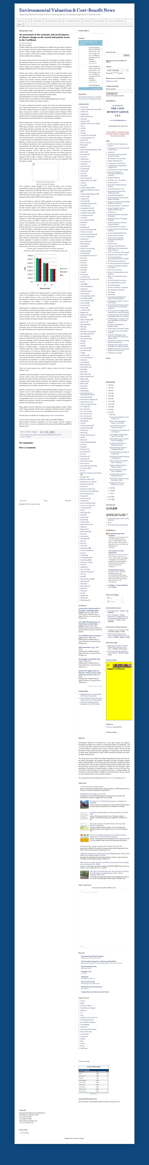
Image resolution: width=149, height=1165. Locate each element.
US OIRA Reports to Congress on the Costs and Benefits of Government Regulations (118, 320)
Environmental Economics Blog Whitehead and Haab (116, 192)
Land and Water (84, 348)
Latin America (84, 350)
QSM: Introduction (84, 647)
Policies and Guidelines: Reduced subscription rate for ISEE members (90, 703)
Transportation (84, 548)
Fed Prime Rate (82, 1076)
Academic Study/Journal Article (89, 109)
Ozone (82, 444)
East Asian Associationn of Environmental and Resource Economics (116, 173)
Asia (81, 133)
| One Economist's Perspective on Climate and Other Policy (98, 961)
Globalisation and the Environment (91, 987)
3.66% (97, 1073)
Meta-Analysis (84, 374)
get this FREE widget (93, 1067)
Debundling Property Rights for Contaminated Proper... (118, 448)
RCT (81, 470)
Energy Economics (113, 182)
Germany (82, 289)
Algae (82, 131)
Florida (82, 270)
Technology (83, 538)
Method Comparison (86, 376)
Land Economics (112, 243)
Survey (82, 534)
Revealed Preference (85, 493)
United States (84, 560)
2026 (109, 385)
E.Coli (82, 225)
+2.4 (108, 1086)
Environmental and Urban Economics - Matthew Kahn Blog (118, 198)
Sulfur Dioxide (84, 531)
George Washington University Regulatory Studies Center (116, 209)
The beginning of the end (88, 978)
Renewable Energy (85, 484)
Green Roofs (83, 305)
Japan (81, 341)
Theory (82, 543)
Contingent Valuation (86, 210)
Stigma (82, 527)
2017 (109, 401)
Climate (82, 176)
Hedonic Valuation (85, 319)
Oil (81, 437)
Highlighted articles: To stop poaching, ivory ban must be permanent (91, 695)
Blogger (82, 1138)
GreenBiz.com (112, 212)
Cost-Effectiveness (85, 215)
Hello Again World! (113, 571)
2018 (109, 398)
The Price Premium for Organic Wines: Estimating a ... (118, 470)
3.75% (97, 1078)
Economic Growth (85, 232)
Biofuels (82, 152)
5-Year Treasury (82, 1086)
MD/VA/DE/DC (84, 367)
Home (45, 501)
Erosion (82, 258)
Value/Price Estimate (86, 572)
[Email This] (45, 432)
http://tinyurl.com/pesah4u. (55, 415)
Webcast (82, 591)
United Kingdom (85, 557)
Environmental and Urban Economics (92, 956)
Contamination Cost (85, 208)
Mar (111, 488)
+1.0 (108, 1073)
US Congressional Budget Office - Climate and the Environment (117, 297)
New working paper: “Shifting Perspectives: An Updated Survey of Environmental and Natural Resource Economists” (118, 617)
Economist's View (86, 971)
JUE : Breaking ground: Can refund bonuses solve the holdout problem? (89, 624)
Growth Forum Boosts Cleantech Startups (91, 786)
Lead (81, 353)
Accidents (83, 112)
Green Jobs (83, 303)
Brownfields (37, 21)
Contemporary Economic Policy (116, 163)
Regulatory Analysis (85, 479)
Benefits (82, 145)
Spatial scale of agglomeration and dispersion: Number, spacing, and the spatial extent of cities (90, 673)
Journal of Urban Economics (116, 235)
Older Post (68, 501)
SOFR (80, 1073)
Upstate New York (85, 562)
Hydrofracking (84, 324)
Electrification (84, 244)
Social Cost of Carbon (86, 505)
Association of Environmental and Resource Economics (117, 155)
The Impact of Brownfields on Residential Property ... (117, 444)
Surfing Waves (99, 33)
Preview (108, 96)
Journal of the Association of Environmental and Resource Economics (116, 239)
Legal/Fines (83, 355)
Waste (82, 576)
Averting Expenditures (86, 138)
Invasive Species (85, 338)
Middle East (83, 381)
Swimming (83, 536)
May (111, 414)
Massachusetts (84, 364)
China (82, 173)
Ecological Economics (114, 178)
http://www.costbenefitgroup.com (116, 778)
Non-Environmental (85, 425)
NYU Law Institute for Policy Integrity (118, 252)
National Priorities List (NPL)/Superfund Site (86, 394)
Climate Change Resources (115, 161)
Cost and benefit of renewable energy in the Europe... (117, 426)
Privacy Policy (25, 1133)
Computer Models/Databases (88, 194)
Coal (81, 183)
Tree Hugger (111, 292)
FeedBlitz (121, 96)
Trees (81, 553)
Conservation (84, 201)
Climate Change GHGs (53, 21)
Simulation (83, 501)
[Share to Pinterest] (53, 432)
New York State (84, 416)
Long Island (83, 362)
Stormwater (83, 529)
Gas (81, 282)
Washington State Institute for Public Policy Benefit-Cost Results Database (118, 345)
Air (29, 21)
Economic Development (86, 229)
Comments (112, 601)
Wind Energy (84, 600)
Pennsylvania (84, 451)
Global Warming (84, 291)
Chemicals (83, 171)
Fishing (82, 265)
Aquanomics (111, 152)
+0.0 (108, 1076)
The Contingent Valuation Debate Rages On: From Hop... (118, 435)
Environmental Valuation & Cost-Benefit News (67, 10)
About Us (20, 21)
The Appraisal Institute (114, 285)
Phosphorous (84, 456)
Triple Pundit (111, 294)
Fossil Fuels (83, 277)
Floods (82, 267)
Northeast (83, 430)
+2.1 (108, 1084)
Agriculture (83, 121)
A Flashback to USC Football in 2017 (118, 537)
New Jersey (83, 409)
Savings (82, 496)
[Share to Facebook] (51, 432)
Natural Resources (85, 402)
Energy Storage (84, 251)
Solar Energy (84, 512)
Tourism (82, 546)
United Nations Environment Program (118, 328)
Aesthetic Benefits (85, 116)
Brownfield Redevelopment (87, 1022)
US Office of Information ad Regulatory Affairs (116, 325)
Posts (110, 598)
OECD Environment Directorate (116, 261)
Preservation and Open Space (88, 1029)
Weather (82, 588)
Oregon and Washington (87, 442)
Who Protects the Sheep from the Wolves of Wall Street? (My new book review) (118, 635)
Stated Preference (85, 524)
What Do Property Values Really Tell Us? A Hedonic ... (118, 461)
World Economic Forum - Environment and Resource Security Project (118, 349)
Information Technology (87, 331)
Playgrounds (83, 459)
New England (84, 406)
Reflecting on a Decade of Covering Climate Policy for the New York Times (118, 556)
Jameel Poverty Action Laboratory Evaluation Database (117, 223)
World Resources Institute (115, 353)
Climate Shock (85, 988)
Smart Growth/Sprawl (116, 21)
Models (50, 434)
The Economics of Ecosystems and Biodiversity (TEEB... (119, 479)
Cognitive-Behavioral (86, 187)
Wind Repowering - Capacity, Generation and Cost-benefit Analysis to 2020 (101, 846)
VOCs (82, 574)
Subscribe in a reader (112, 81)
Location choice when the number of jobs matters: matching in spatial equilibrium (89, 610)
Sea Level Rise (84, 498)
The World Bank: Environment (116, 290)
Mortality (82, 388)
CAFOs (82, 157)
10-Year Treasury (82, 1089)
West (81, 593)
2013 (109, 412)
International (83, 336)
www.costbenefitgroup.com (118, 120)
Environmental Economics (87, 255)
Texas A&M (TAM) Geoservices (117, 282)
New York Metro (85, 413)
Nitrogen (82, 421)
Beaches (82, 140)
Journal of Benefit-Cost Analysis (117, 226)
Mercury (82, 372)
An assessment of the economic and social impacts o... (119, 431)
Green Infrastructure (85, 301)
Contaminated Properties (87, 203)
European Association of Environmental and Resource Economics (119, 202)
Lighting (82, 360)
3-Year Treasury (82, 1084)
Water (19, 25)
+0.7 (108, 1082)
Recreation (83, 477)
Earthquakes (83, 227)
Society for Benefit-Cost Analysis (117, 280)
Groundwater (84, 310)
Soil (81, 510)
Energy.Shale (84, 253)
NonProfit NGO (56, 434)
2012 (109, 497)
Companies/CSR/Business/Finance (90, 190)
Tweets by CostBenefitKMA (114, 727)
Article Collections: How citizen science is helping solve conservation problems (91, 699)
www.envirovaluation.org (26, 1123)
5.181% (97, 1091)
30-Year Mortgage (82, 1080)
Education (83, 239)
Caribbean (28, 436)
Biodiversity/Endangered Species (89, 150)
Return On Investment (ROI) (88, 491)
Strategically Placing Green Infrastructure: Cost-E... (116, 483)
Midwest (82, 383)
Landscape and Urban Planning (116, 246)
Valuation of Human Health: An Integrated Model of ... (118, 466)
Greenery (82, 308)
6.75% (97, 1076)
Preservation (83, 463)
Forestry (82, 274)
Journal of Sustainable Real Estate (117, 233)
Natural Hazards (84, 397)
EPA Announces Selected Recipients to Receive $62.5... (119, 457)
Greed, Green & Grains (88, 982)
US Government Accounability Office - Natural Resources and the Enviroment (118, 311)
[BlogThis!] (47, 432)
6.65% (97, 1080)
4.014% (97, 1082)
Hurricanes (83, 322)
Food (81, 272)
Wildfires (82, 598)
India (81, 329)
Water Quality (84, 586)
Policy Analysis (84, 461)
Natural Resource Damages (87, 399)
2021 (109, 393)
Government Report (85, 296)
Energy (86, 21)
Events (82, 262)
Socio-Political (84, 508)
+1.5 (108, 1089)
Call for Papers (84, 161)
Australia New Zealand (86, 135)
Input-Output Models (86, 334)
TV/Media (83, 555)
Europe (82, 260)
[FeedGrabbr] (90, 88)
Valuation (83, 567)
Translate (120, 73)
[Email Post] (40, 432)
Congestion (83, 199)
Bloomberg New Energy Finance (117, 158)
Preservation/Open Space (87, 466)
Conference (83, 196)
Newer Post (23, 501)
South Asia (83, 517)
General (82, 284)
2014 (109, 409)
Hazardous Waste (85, 315)
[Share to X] (49, 432)
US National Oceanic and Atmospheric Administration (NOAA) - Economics (118, 315)
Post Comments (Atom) (33, 504)
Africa (82, 119)
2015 (109, 407)
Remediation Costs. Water (87, 482)
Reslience (83, 486)
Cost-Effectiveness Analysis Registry (118, 170)
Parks (81, 447)
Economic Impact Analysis (87, 234)
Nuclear (82, 433)
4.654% (97, 1089)
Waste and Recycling (86, 579)
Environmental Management (115, 195)
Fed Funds (81, 1078)
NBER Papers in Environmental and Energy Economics (118, 249)
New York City (84, 411)
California (83, 159)
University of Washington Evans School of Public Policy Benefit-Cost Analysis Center (118, 336)
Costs (81, 218)
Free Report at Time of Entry (88, 279)
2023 (109, 388)
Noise (82, 423)
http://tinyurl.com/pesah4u (25, 43)
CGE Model (83, 168)
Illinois (82, 327)
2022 (109, 390)
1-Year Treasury (82, 1082)
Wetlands (82, 595)
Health (82, 317)
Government (83, 293)
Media (82, 369)
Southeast (83, 519)
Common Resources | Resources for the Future (95, 992)
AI (81, 126)
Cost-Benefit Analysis (86, 213)
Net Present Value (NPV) (87, 404)
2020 (109, 396)
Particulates (83, 449)
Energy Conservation (86, 248)
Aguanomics (84, 977)
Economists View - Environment (117, 180)
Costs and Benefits (42, 434)
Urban (82, 564)
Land (81, 345)
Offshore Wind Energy (86, 435)
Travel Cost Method (85, 550)
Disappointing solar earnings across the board (92, 794)
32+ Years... (84, 973)
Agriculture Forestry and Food (88, 123)
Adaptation (83, 114)
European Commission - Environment (118, 206)
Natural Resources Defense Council (117, 254)
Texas (81, 541)
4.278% (97, 1084)
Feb (111, 490)
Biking (82, 147)
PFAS (82, 454)
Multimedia (83, 391)
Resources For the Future (115, 270)
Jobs (81, 343)
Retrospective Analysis (86, 489)
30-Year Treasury (82, 1091)
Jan (111, 493)
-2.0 (108, 1080)
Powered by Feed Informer (95, 686)
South (82, 515)
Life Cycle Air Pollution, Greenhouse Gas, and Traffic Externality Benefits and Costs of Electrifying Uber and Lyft (108, 835)
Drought (82, 222)
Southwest (83, 522)
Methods (82, 379)
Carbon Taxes (84, 166)
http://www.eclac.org (32, 424)
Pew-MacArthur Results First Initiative (118, 263)
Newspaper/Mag (85, 418)
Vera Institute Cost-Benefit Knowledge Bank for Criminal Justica (118, 341)
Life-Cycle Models (85, 357)
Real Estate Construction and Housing (90, 473)
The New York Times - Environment (118, 287)
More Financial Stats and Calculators (118, 525)
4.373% (97, 1086)
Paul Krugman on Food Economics (90, 983)
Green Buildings (99, 21)
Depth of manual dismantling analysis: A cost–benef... (117, 422)
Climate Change (84, 178)
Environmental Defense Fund (116, 189)
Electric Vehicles (84, 241)
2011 (109, 499)
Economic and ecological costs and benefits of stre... (119, 417)
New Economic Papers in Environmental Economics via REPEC (118, 258)
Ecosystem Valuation (73, 21)
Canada (82, 164)
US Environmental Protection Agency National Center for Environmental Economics (118, 306)
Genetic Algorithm (85, 286)
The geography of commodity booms (89, 659)
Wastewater (83, 581)
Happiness (83, 312)
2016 (109, 404)
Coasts (82, 185)
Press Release (84, 468)
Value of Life (84, 569)
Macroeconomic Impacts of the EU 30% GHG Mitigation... (119, 439)
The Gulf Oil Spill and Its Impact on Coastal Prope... (119, 453)
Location (82, 1043)
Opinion (82, 440)
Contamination (84, 206)
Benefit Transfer (84, 142)
